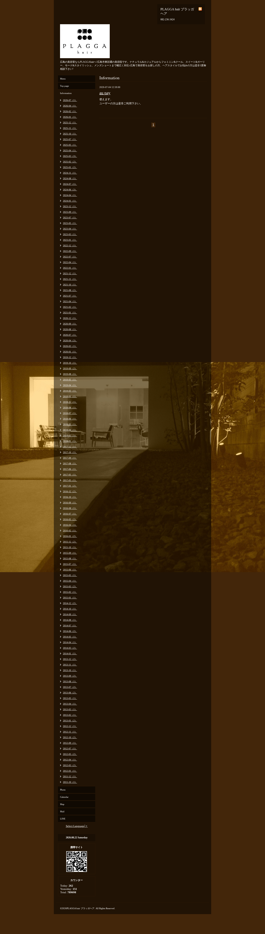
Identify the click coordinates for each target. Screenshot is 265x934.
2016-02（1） (70, 530)
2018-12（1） (70, 402)
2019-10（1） (70, 363)
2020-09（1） (70, 324)
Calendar (64, 797)
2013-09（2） (70, 676)
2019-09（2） (70, 368)
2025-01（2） (70, 167)
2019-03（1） (70, 391)
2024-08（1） (70, 178)
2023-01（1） (70, 240)
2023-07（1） (70, 217)
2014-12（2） (70, 603)
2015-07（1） (70, 564)
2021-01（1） (70, 312)
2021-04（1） (70, 301)
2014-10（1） (70, 609)
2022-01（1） (70, 268)
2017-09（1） (70, 458)
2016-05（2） (70, 519)
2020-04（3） (70, 340)
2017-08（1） (70, 463)
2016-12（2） (70, 491)
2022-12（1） (70, 245)
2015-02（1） (70, 592)
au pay (104, 92)
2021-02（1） (70, 307)
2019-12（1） (70, 357)
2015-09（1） (70, 553)
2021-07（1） (70, 296)
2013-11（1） (70, 664)
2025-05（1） (70, 145)
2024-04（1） (70, 195)
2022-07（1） (70, 256)
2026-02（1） (70, 111)
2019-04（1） (70, 385)
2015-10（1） (70, 547)
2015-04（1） (70, 581)
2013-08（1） (70, 681)
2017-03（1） (70, 480)
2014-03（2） (70, 648)
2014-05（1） (70, 637)
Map (62, 804)
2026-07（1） (70, 100)
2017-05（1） (70, 474)
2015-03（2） (70, 586)
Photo (63, 789)
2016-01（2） (70, 536)
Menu (63, 78)
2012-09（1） (70, 743)
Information (66, 93)
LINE (62, 818)
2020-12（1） (70, 318)
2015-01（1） (70, 597)
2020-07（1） (70, 335)
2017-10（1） (70, 452)
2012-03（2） (70, 765)
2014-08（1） (70, 620)
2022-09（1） (70, 251)
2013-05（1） (70, 698)
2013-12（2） (70, 659)
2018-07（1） (70, 413)
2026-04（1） (70, 106)
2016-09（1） (70, 502)
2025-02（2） (70, 161)
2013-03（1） (70, 709)
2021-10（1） (70, 284)
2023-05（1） (70, 223)
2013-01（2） (70, 720)
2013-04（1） (70, 704)
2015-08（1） (70, 558)
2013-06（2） (70, 692)
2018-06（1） (70, 419)
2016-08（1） (70, 508)
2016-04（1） (70, 525)
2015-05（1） (70, 575)
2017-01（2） (70, 486)
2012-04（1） (70, 759)
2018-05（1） (70, 424)
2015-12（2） (70, 541)
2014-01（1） (70, 653)
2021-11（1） (70, 279)
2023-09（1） (70, 212)
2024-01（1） (70, 201)
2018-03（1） (70, 435)
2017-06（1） (70, 469)
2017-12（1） (70, 446)
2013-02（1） (70, 715)
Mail (62, 811)
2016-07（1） (70, 514)
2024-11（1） (70, 173)
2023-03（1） (70, 234)
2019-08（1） (70, 374)
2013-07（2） (70, 687)
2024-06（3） (70, 189)
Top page (64, 86)
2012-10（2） (70, 737)
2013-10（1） (70, 670)
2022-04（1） (70, 262)
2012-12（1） (70, 726)
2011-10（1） (70, 782)
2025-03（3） (70, 156)
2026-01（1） (70, 117)
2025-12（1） (70, 122)
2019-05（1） (70, 379)
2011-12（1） (70, 776)
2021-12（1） (70, 273)
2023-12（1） (70, 206)
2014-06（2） (70, 631)
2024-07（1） (70, 184)
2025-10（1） (70, 133)
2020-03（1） (70, 346)
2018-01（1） (70, 441)
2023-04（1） (70, 228)
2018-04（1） (70, 430)
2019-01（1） (70, 396)
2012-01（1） (70, 771)
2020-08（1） (70, 329)
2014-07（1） (70, 625)
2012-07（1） (70, 748)
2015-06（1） (70, 569)
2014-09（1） (70, 614)
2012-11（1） (70, 732)
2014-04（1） (70, 642)
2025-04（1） (70, 150)
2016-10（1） (70, 497)
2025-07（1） (70, 139)
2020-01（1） (70, 351)
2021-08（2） (70, 290)
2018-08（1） (70, 407)
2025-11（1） (70, 128)
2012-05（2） (70, 754)
